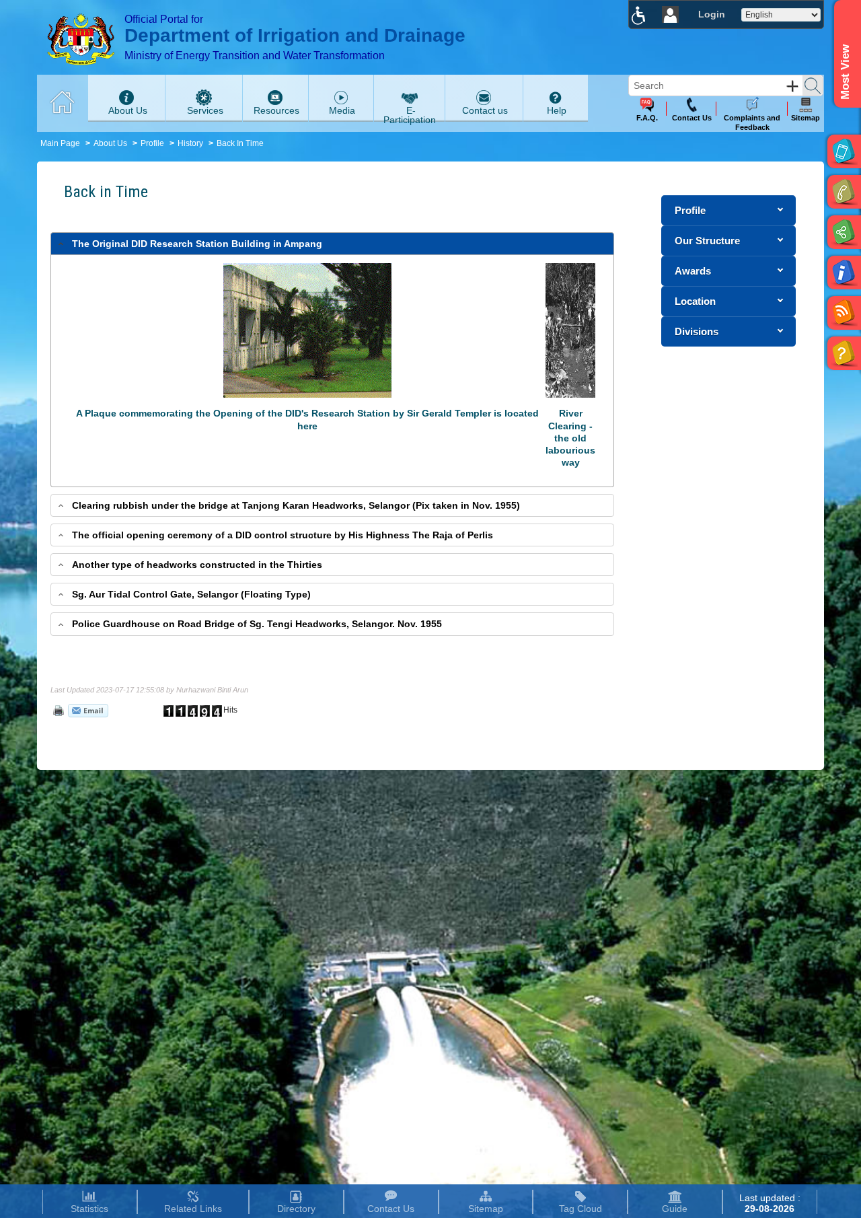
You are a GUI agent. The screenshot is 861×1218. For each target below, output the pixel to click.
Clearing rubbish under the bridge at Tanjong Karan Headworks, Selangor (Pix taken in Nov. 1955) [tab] (296, 505)
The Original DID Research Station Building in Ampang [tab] (197, 243)
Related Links (193, 1208)
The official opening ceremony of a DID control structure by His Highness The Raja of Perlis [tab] (282, 535)
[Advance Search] (792, 86)
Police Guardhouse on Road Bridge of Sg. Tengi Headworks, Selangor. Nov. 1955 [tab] (257, 623)
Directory (296, 1208)
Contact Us (390, 1208)
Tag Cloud (580, 1208)
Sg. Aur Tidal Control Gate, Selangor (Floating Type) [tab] (191, 594)
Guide (674, 1208)
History (190, 143)
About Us (110, 143)
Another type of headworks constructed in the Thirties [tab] (197, 564)
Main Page (60, 143)
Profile (152, 143)
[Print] (57, 710)
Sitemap (485, 1208)
